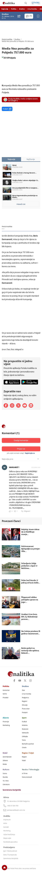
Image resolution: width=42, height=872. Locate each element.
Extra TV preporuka (10, 855)
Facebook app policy (10, 842)
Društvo (22, 9)
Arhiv (5, 823)
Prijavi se (21, 448)
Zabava (5, 760)
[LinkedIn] (31, 405)
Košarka (25, 725)
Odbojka (25, 736)
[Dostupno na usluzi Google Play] (29, 382)
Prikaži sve (21, 204)
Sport (24, 718)
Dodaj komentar (21, 440)
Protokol (5, 698)
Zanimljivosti (7, 757)
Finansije (6, 722)
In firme (24, 773)
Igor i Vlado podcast (10, 851)
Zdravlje (25, 705)
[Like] (10, 511)
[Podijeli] (19, 16)
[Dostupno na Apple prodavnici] (12, 382)
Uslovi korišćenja (9, 834)
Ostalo (24, 748)
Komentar (6, 690)
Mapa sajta (7, 838)
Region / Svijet (28, 753)
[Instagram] (12, 405)
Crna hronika (32, 9)
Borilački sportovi (28, 744)
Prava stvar (26, 709)
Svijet (24, 760)
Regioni (24, 701)
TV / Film (6, 781)
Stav (23, 690)
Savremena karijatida (12, 790)
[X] (18, 405)
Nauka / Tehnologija (30, 770)
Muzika (5, 777)
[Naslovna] (4, 867)
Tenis (24, 740)
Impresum (7, 820)
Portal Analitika (7, 39)
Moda (5, 764)
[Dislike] (15, 511)
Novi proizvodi (27, 777)
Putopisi (25, 712)
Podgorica (25, 698)
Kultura (6, 770)
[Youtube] (24, 405)
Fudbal (24, 722)
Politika (13, 9)
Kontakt (6, 827)
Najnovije (4, 9)
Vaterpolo (25, 733)
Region (24, 757)
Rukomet (25, 729)
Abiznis (6, 718)
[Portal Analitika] (9, 3)
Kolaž (5, 753)
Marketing (6, 725)
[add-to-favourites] (38, 16)
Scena (5, 773)
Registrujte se (30, 453)
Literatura (6, 784)
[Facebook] (6, 405)
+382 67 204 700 (12, 806)
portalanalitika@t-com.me (16, 810)
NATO (5, 694)
